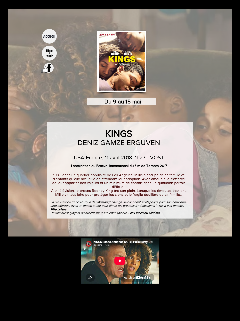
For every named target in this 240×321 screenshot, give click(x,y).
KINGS (118, 133)
